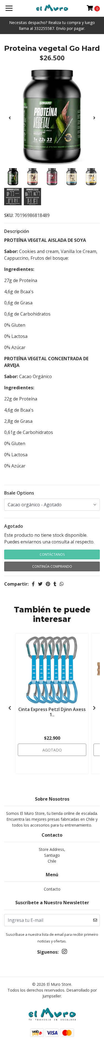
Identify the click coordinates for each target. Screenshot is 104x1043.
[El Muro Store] (52, 8)
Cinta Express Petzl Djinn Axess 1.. (52, 712)
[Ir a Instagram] (64, 952)
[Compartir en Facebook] (33, 584)
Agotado (13, 526)
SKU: (9, 215)
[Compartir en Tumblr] (55, 584)
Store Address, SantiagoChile (52, 855)
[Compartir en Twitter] (40, 584)
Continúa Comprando (52, 566)
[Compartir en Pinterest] (48, 584)
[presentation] (9, 117)
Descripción (16, 231)
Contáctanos (52, 554)
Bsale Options (19, 493)
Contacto (52, 889)
